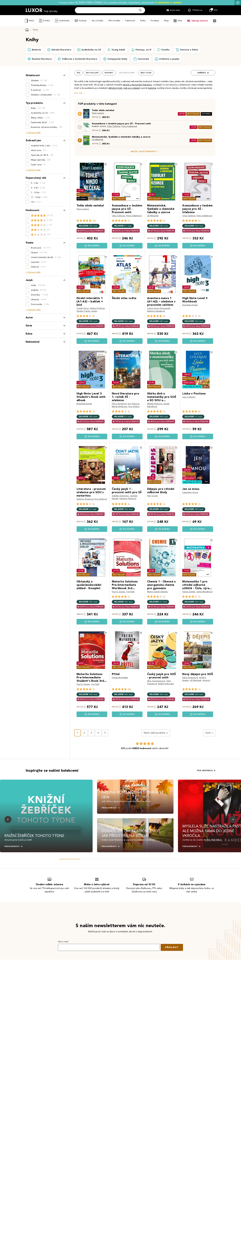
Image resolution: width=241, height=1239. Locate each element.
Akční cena (188, 382)
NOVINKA (206, 114)
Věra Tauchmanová (156, 681)
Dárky (142, 20)
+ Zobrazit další (33, 132)
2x (199, 316)
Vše (78, 73)
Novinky (109, 73)
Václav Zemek (188, 592)
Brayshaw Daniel (190, 305)
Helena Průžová (97, 308)
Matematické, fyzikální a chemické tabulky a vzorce (121, 136)
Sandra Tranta (83, 311)
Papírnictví (130, 20)
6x (164, 220)
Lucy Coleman (188, 397)
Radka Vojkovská (166, 684)
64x (129, 689)
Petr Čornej (152, 496)
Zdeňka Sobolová (120, 496)
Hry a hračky (97, 20)
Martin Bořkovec (119, 406)
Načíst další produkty (144, 152)
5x (93, 504)
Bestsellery (92, 73)
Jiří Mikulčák (97, 139)
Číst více (78, 93)
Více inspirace (205, 771)
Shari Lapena (98, 113)
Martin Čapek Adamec (157, 592)
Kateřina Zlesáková (156, 311)
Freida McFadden (120, 677)
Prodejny (155, 20)
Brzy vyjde (146, 73)
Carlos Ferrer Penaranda (158, 308)
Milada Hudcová (154, 404)
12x (94, 220)
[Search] (140, 10)
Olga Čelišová (113, 126)
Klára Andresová (190, 677)
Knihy (31, 20)
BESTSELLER (193, 114)
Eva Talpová (133, 404)
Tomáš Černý (83, 308)
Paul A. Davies (118, 592)
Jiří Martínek (195, 680)
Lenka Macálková (204, 592)
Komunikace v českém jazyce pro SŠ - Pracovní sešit (121, 123)
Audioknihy (64, 20)
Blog (166, 20)
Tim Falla (130, 592)
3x (199, 220)
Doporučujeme (127, 73)
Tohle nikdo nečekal (103, 110)
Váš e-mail (63, 941)
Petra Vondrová (119, 404)
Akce (180, 20)
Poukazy (83, 20)
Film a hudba (114, 20)
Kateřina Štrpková (85, 499)
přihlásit (172, 947)
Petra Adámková (129, 126)
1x (93, 411)
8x (199, 411)
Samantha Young (190, 492)
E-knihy (46, 20)
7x (129, 220)
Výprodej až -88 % (192, 386)
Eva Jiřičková (134, 406)
